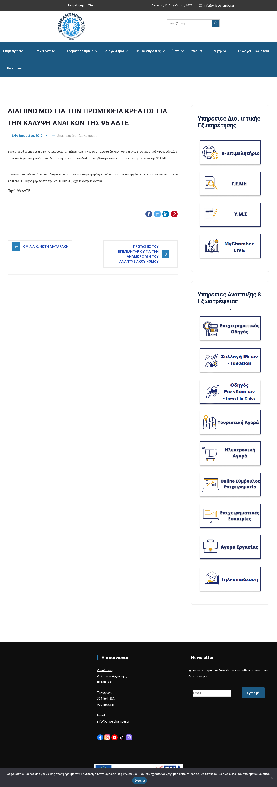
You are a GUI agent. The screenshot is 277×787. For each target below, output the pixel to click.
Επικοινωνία (16, 68)
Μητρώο (220, 51)
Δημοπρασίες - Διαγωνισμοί (77, 135)
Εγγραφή (253, 693)
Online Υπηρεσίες (148, 51)
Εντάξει (139, 780)
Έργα (176, 51)
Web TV (196, 51)
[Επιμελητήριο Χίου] (71, 26)
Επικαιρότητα (45, 51)
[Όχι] (271, 778)
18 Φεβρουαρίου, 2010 (26, 135)
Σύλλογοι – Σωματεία (253, 51)
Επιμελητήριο (13, 51)
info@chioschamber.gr (219, 5)
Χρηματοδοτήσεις (80, 51)
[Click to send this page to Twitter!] (157, 214)
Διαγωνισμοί (114, 51)
